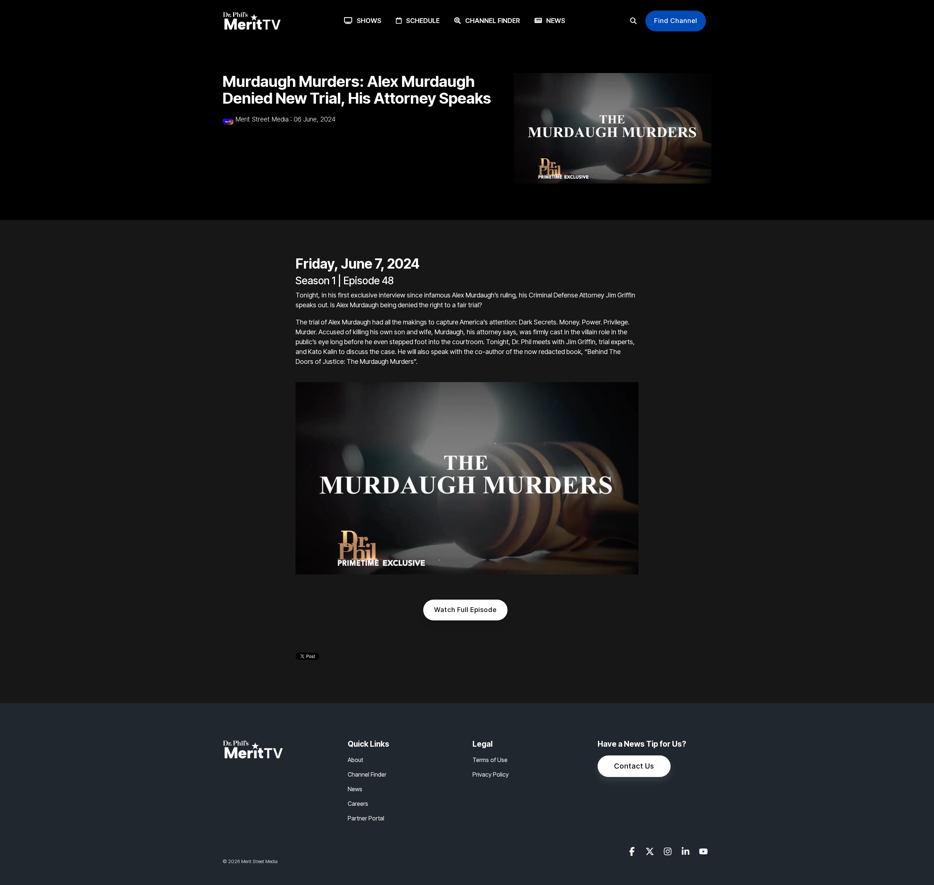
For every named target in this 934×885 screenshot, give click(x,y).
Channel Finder (490, 20)
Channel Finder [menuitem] (367, 774)
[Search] (633, 21)
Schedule (421, 20)
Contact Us (634, 766)
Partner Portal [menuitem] (366, 818)
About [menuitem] (355, 759)
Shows (366, 20)
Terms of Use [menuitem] (489, 759)
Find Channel (675, 20)
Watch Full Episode (465, 609)
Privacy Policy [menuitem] (490, 774)
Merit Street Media (262, 119)
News (553, 20)
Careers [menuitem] (358, 803)
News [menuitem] (355, 789)
